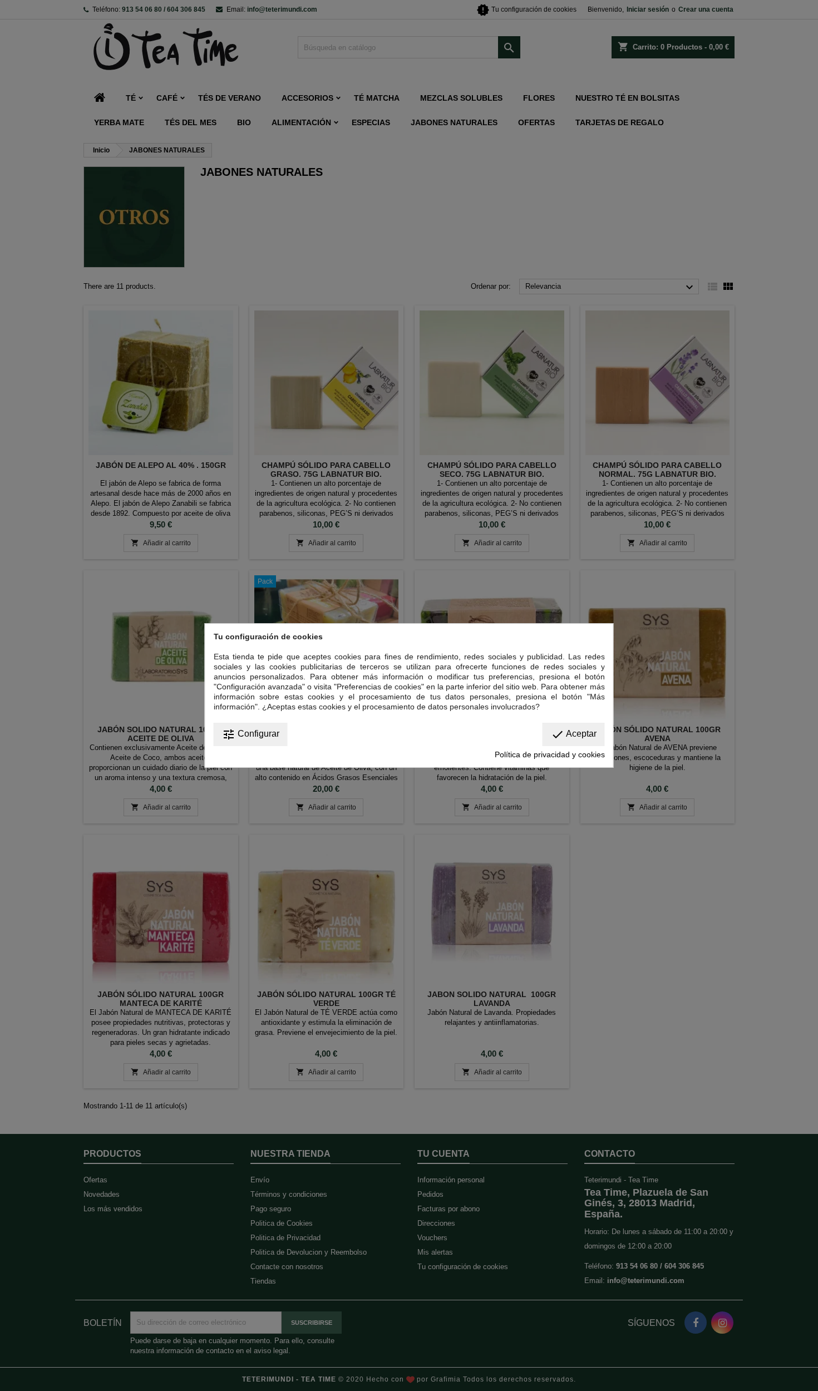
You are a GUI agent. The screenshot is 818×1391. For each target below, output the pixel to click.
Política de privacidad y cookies (550, 754)
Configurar (250, 734)
